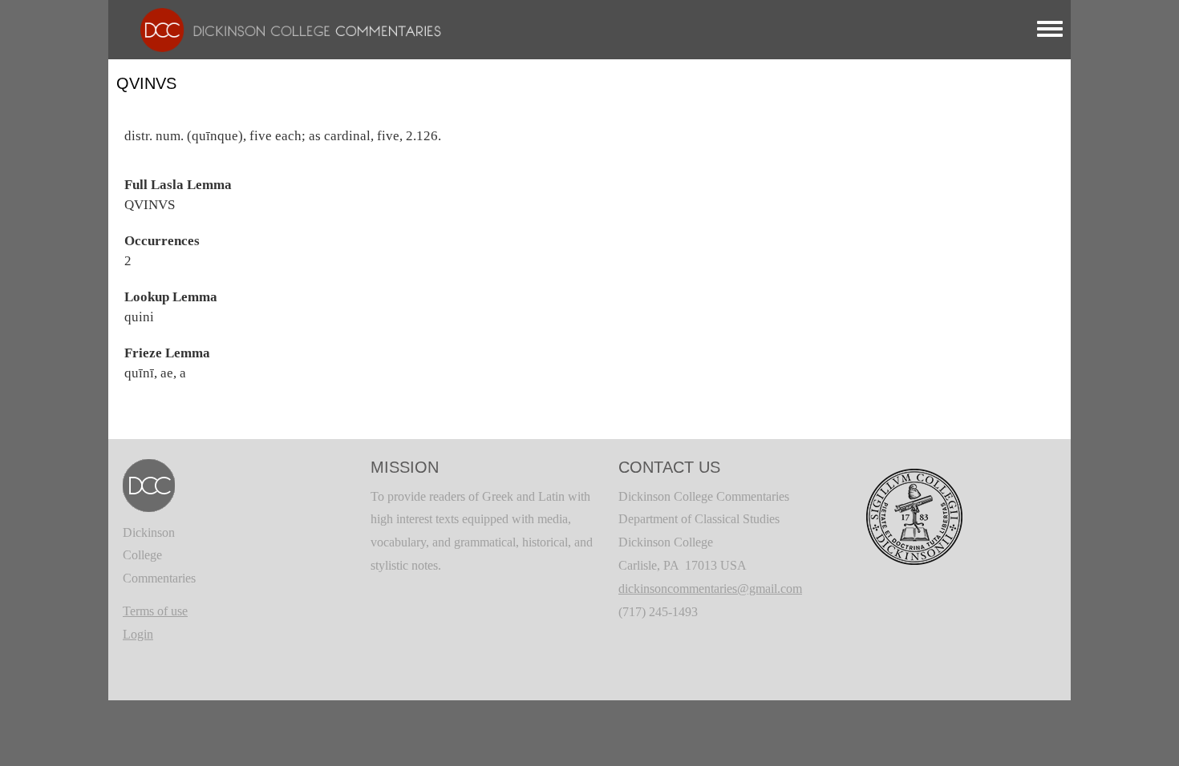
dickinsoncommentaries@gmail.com (710, 588)
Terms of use (155, 611)
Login (138, 634)
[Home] (282, 28)
